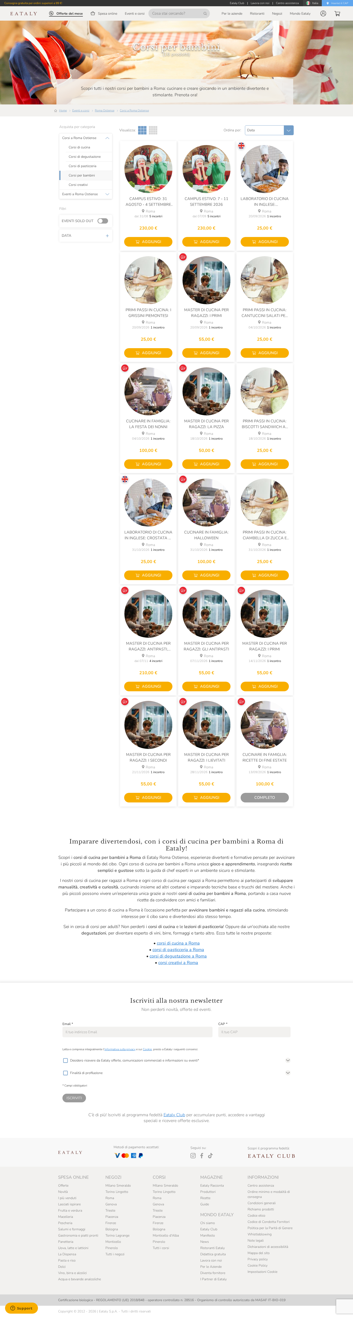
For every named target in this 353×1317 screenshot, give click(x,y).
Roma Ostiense (104, 110)
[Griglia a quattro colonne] (153, 130)
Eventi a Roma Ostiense (80, 194)
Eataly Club (174, 1115)
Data (66, 235)
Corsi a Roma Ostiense (134, 110)
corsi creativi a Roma (178, 962)
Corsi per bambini (82, 175)
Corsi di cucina (79, 147)
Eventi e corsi (80, 110)
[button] (323, 13)
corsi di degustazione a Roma (178, 956)
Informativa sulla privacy (119, 1049)
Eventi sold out (77, 220)
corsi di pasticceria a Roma (178, 950)
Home (63, 110)
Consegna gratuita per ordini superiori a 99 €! (33, 3)
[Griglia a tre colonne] (142, 130)
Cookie (147, 1049)
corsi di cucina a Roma (178, 943)
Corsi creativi (78, 185)
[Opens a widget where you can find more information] (21, 1309)
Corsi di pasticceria (82, 166)
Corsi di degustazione (85, 156)
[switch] (104, 221)
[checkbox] (65, 1060)
